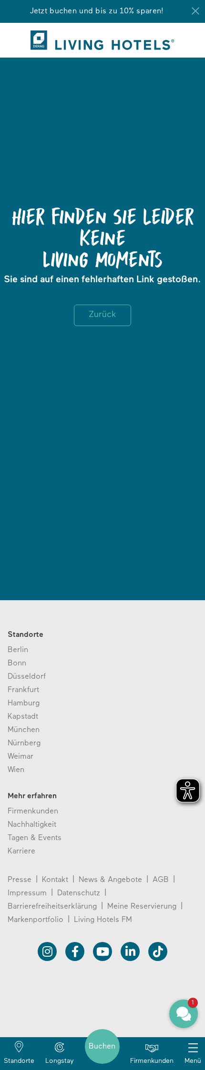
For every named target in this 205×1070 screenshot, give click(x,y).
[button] (183, 1014)
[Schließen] (195, 11)
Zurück (102, 315)
